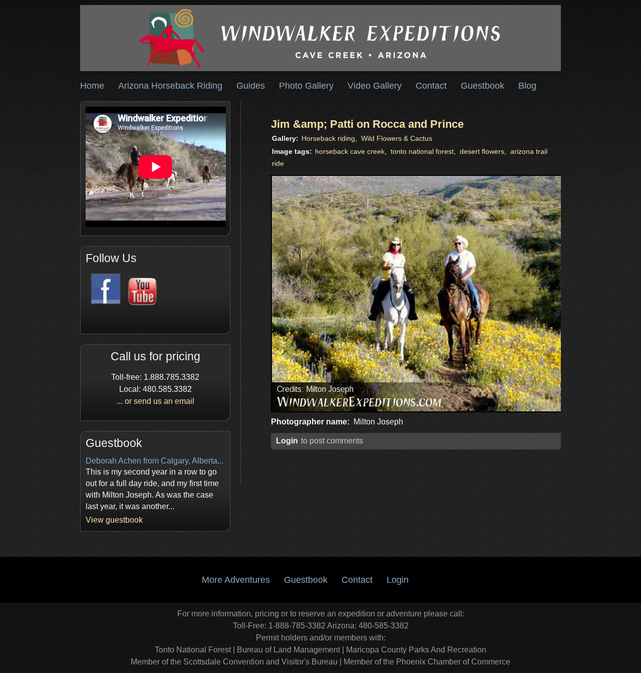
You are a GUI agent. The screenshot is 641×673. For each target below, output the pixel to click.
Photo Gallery (306, 86)
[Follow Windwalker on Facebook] (104, 302)
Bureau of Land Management (288, 649)
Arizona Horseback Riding (170, 86)
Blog (527, 86)
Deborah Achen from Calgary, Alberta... (154, 461)
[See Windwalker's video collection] (140, 302)
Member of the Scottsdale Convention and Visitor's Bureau (234, 661)
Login (287, 440)
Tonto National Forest (193, 649)
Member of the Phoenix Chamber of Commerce (427, 661)
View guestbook (114, 520)
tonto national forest (422, 151)
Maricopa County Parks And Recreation (416, 649)
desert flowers (482, 151)
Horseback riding (328, 138)
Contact (431, 86)
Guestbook (482, 86)
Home (92, 86)
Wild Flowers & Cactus (396, 138)
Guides (250, 86)
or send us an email (159, 401)
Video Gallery (375, 86)
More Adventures (236, 580)
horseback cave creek (350, 151)
